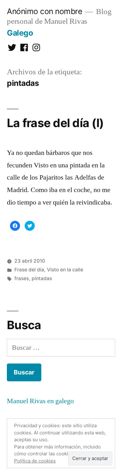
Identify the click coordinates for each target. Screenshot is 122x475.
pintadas (42, 278)
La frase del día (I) (55, 123)
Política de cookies (35, 461)
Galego (20, 32)
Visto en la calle (65, 270)
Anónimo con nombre (44, 11)
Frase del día (29, 270)
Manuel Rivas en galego (40, 401)
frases (21, 278)
